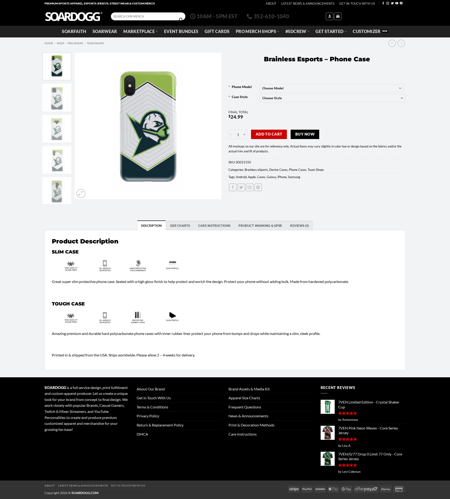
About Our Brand (151, 389)
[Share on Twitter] (241, 187)
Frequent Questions (245, 407)
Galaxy (271, 177)
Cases (261, 177)
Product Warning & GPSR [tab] (260, 225)
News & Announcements (248, 416)
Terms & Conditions (152, 407)
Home (49, 43)
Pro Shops (75, 43)
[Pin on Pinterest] (258, 187)
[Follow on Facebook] (383, 3)
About (271, 3)
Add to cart (269, 134)
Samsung (294, 177)
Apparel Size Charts (244, 398)
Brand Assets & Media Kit (249, 389)
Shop (60, 43)
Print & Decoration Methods (251, 425)
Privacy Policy (148, 416)
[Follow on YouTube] (396, 3)
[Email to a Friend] (250, 187)
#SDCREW (295, 31)
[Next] (212, 125)
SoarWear (105, 31)
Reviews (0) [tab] (299, 225)
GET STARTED (329, 31)
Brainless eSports (256, 170)
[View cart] (337, 16)
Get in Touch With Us (154, 398)
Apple (252, 177)
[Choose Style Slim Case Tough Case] (333, 98)
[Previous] (83, 125)
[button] (329, 16)
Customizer (367, 31)
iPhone (282, 177)
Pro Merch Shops (256, 31)
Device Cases (278, 170)
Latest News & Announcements (308, 3)
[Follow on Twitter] (392, 3)
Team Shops (95, 43)
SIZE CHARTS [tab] (180, 225)
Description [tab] (151, 225)
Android (241, 177)
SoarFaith (74, 31)
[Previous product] (401, 43)
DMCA (142, 434)
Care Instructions (243, 434)
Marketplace (139, 31)
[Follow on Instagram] (387, 3)
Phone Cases (297, 170)
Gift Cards (217, 31)
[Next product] (392, 43)
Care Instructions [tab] (214, 225)
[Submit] (181, 20)
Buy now (305, 134)
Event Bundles (181, 31)
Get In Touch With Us (357, 3)
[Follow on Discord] (401, 3)
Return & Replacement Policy (160, 425)
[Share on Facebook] (233, 187)
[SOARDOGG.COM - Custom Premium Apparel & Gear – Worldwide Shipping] (74, 16)
